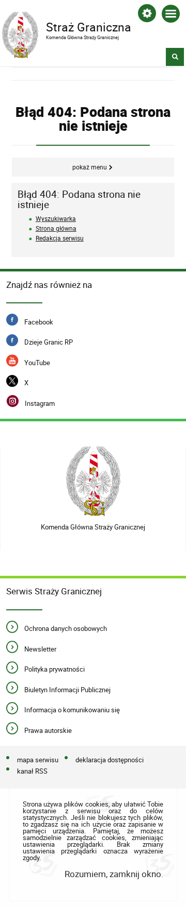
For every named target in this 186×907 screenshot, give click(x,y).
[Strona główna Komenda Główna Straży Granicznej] (93, 481)
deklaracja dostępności (109, 760)
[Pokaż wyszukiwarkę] (175, 57)
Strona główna (56, 228)
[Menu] (171, 16)
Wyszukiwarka (56, 219)
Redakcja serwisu (60, 238)
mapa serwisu (37, 760)
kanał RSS (32, 771)
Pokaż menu (89, 167)
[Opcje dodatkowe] (147, 15)
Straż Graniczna (66, 26)
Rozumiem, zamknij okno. (114, 874)
